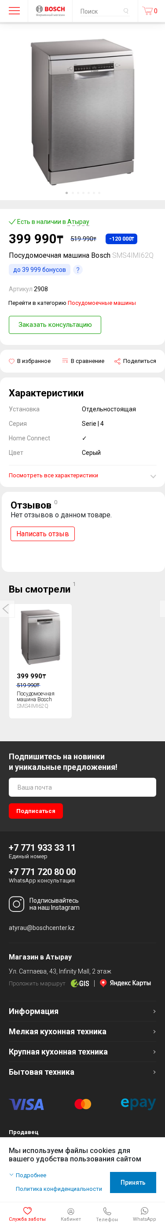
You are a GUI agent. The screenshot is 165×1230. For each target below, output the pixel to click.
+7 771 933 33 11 (42, 847)
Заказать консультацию (55, 325)
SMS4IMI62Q (133, 255)
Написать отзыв (42, 534)
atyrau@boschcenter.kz (42, 927)
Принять (133, 1182)
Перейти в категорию (72, 303)
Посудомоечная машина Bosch (36, 697)
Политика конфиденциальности (59, 1189)
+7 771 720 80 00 (42, 872)
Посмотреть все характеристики (53, 475)
